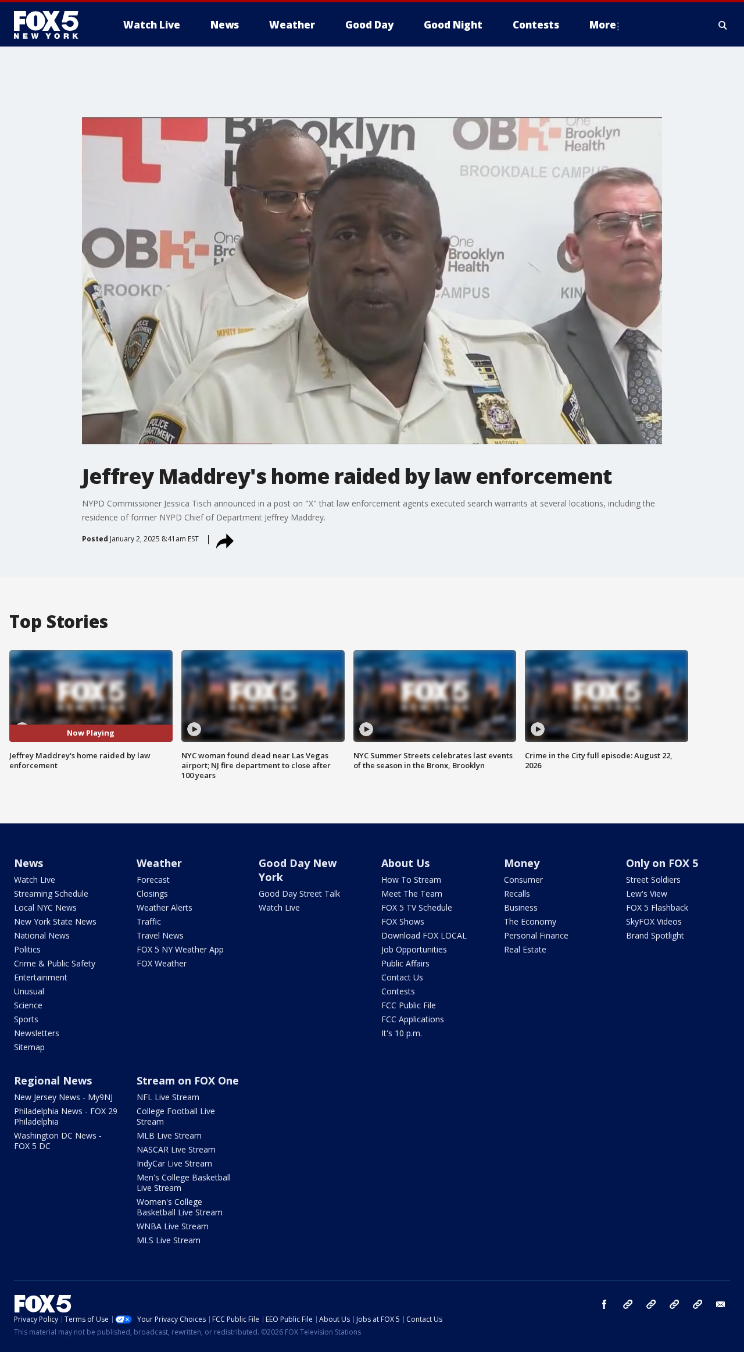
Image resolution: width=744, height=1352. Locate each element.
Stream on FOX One (188, 1080)
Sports (26, 1019)
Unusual (29, 991)
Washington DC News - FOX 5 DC (58, 1140)
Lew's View (646, 893)
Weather (159, 863)
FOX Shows (402, 921)
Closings (152, 893)
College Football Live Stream (176, 1116)
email (720, 1304)
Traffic (149, 921)
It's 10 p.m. (401, 1033)
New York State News (55, 921)
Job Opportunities (414, 949)
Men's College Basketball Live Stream (184, 1182)
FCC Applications (412, 1019)
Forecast (153, 879)
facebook (604, 1304)
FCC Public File (408, 1005)
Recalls (517, 893)
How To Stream (411, 879)
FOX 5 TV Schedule (416, 907)
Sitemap (29, 1047)
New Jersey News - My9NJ (63, 1097)
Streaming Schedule (51, 893)
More (602, 24)
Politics (27, 949)
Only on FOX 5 (662, 863)
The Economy (530, 921)
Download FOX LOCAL (424, 935)
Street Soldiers (653, 879)
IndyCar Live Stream (174, 1163)
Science (28, 1005)
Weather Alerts (164, 907)
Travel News (160, 935)
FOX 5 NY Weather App (180, 949)
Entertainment (40, 977)
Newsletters (36, 1033)
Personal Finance (536, 935)
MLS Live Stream (169, 1240)
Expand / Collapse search (723, 25)
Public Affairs (405, 963)
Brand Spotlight (655, 935)
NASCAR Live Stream (176, 1149)
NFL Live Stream (168, 1097)
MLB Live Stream (169, 1135)
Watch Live (34, 879)
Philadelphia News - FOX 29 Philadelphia (65, 1116)
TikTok (651, 1304)
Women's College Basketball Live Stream (180, 1207)
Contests (398, 991)
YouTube (674, 1304)
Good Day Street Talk (299, 893)
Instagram (627, 1304)
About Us (405, 863)
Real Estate (525, 949)
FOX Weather (162, 963)
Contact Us (402, 977)
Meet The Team (411, 893)
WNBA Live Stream (173, 1226)
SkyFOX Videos (654, 921)
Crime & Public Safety (54, 963)
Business (521, 907)
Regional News (53, 1080)
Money (521, 863)
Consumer (523, 879)
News (28, 863)
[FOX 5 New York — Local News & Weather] (52, 25)
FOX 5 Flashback (657, 907)
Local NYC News (45, 907)
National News (42, 935)
